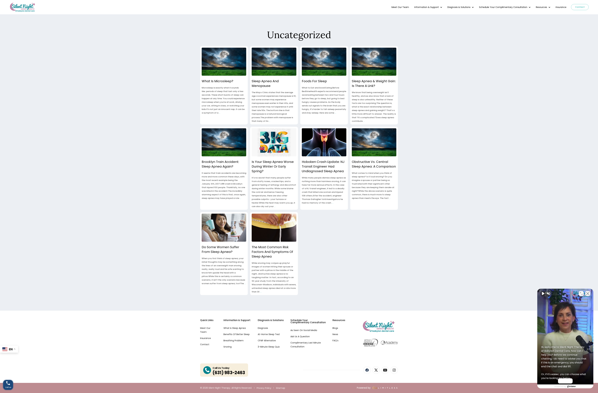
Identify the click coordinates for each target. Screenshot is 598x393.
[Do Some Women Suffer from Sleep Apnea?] (224, 228)
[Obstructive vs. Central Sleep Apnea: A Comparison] (374, 142)
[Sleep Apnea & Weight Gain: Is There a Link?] (374, 62)
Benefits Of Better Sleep (236, 334)
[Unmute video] (542, 293)
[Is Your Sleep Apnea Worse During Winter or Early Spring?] (274, 142)
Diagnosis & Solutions (458, 7)
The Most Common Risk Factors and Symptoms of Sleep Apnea (272, 252)
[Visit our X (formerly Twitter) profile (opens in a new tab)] (376, 370)
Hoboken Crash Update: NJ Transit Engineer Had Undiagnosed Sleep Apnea (323, 166)
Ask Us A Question (300, 336)
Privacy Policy (264, 388)
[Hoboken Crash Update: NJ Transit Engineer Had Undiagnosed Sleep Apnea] (324, 142)
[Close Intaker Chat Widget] (587, 293)
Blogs (335, 328)
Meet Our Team (400, 7)
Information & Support (426, 7)
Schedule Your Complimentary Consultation (503, 7)
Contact (580, 7)
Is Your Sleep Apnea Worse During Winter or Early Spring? (273, 166)
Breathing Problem (233, 340)
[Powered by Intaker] (571, 386)
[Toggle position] (581, 293)
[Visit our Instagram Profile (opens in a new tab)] (394, 370)
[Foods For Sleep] (324, 62)
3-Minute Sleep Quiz (269, 346)
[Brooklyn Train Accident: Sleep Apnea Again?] (224, 142)
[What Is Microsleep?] (224, 62)
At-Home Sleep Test (269, 334)
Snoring (227, 346)
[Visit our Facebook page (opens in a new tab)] (367, 370)
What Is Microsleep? (217, 81)
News (335, 334)
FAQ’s (335, 340)
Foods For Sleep (314, 81)
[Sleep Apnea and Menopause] (274, 62)
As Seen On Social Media (303, 330)
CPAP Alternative (267, 340)
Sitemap (280, 388)
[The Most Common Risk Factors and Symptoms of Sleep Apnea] (274, 228)
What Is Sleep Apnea (234, 328)
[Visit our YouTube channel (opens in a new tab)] (385, 370)
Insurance (561, 7)
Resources (541, 7)
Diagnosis (263, 328)
